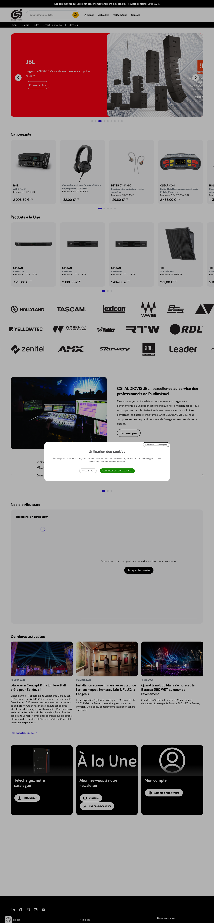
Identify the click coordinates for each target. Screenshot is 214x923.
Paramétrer (88, 470)
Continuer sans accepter (156, 444)
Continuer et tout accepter (117, 470)
